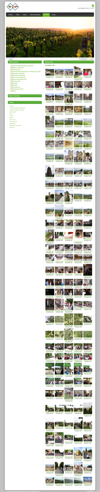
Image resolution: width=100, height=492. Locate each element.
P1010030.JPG (78, 78)
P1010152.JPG (88, 372)
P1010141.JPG (78, 350)
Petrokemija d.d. (13, 121)
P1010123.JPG (50, 311)
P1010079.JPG (59, 202)
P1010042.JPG (88, 101)
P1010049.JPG (59, 125)
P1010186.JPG (78, 474)
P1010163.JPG (50, 412)
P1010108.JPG (50, 274)
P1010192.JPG (78, 484)
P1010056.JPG (78, 138)
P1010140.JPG (69, 350)
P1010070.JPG (69, 175)
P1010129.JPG (59, 323)
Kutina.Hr (12, 106)
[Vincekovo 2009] (12, 81)
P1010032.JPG (50, 88)
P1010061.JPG (78, 147)
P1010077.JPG (88, 187)
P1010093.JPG (50, 241)
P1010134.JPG (59, 338)
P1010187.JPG (88, 471)
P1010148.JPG (50, 375)
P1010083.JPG (50, 214)
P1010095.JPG (69, 239)
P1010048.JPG (50, 128)
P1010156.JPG (78, 385)
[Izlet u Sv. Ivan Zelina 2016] (12, 77)
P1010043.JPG (50, 113)
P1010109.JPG (59, 274)
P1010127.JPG (88, 308)
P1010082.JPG (88, 199)
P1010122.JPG (88, 296)
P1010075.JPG (69, 187)
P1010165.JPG (69, 412)
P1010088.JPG (50, 227)
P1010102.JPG (88, 251)
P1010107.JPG (88, 261)
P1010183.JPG (50, 471)
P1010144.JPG (59, 360)
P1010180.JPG (69, 457)
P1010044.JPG (59, 113)
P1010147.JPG (88, 360)
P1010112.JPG (88, 276)
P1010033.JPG (59, 88)
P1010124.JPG (59, 311)
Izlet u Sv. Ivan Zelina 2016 (19, 77)
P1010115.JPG (69, 286)
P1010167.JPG (88, 414)
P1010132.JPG (88, 323)
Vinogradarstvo (13, 111)
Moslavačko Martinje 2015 (19, 75)
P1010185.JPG (69, 471)
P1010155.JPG (69, 385)
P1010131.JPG (78, 325)
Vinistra (11, 117)
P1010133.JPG (50, 338)
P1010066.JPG (78, 162)
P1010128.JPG (50, 323)
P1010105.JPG (69, 261)
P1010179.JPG (59, 457)
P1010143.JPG (50, 360)
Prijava (92, 58)
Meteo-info (12, 127)
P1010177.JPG (88, 442)
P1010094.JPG (59, 239)
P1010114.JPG (59, 286)
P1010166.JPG (78, 412)
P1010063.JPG (50, 160)
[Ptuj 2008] (12, 85)
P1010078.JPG (50, 202)
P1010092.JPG (88, 227)
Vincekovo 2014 (16, 69)
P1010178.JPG (50, 457)
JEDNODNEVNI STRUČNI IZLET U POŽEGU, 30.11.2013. (27, 71)
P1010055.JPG (69, 138)
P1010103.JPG (50, 261)
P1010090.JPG (69, 227)
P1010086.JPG (78, 214)
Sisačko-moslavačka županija (17, 110)
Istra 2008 (15, 83)
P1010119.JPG (59, 296)
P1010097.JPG (88, 239)
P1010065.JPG (69, 162)
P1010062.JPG (88, 147)
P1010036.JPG (88, 88)
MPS (11, 113)
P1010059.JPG (59, 147)
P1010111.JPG (78, 274)
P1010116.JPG (78, 286)
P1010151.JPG (78, 375)
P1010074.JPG (59, 187)
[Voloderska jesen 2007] (12, 89)
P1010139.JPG (59, 350)
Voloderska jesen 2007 (18, 88)
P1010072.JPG (88, 175)
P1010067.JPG (88, 162)
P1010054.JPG (59, 138)
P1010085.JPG (69, 214)
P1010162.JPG (88, 397)
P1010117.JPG (88, 286)
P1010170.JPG (69, 427)
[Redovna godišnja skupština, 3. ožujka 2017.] (12, 66)
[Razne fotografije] (12, 91)
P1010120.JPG (69, 296)
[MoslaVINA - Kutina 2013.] (12, 73)
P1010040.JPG (69, 103)
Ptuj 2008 (15, 85)
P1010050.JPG (69, 125)
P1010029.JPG (69, 76)
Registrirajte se (84, 58)
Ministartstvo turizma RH (15, 125)
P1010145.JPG (69, 360)
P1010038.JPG (50, 101)
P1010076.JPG (78, 187)
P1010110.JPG (69, 274)
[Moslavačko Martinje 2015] (12, 75)
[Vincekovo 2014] (12, 69)
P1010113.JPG (50, 286)
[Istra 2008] (12, 83)
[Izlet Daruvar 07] (12, 87)
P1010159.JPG (59, 397)
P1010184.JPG (59, 474)
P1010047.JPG (88, 113)
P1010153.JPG (50, 385)
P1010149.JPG (59, 375)
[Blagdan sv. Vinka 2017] (12, 67)
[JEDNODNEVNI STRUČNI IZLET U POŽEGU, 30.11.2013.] (12, 71)
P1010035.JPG (78, 88)
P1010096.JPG (78, 241)
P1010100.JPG (69, 251)
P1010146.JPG (78, 360)
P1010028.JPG (59, 76)
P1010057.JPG (88, 138)
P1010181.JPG (78, 459)
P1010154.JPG (59, 385)
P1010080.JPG (69, 202)
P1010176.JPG (78, 442)
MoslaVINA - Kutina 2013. (19, 73)
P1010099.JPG (59, 251)
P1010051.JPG (78, 125)
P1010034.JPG (69, 88)
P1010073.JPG (50, 187)
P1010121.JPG (78, 296)
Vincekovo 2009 (16, 81)
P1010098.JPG (50, 251)
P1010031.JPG (88, 76)
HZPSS (11, 115)
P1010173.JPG (50, 444)
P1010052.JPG (88, 125)
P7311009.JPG (88, 484)
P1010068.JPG (50, 177)
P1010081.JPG (78, 199)
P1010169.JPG (59, 427)
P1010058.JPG (50, 147)
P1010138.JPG (50, 350)
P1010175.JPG (69, 442)
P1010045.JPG (69, 113)
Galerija (11, 58)
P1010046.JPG (78, 113)
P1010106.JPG (78, 261)
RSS (53, 65)
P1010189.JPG (59, 484)
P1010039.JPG (59, 101)
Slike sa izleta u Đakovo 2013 (20, 79)
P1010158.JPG (50, 397)
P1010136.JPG (78, 338)
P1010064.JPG (59, 160)
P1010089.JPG (59, 227)
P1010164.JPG (59, 412)
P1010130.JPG (69, 325)
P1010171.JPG (78, 429)
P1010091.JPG (78, 227)
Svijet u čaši (12, 119)
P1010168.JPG (50, 429)
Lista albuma (48, 65)
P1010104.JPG (59, 261)
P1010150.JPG (69, 375)
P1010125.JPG (69, 311)
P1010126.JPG (78, 308)
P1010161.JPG (78, 397)
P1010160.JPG (69, 400)
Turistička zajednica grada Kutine (17, 108)
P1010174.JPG (59, 444)
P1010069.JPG (59, 175)
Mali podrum (12, 123)
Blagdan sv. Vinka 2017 (18, 67)
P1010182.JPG (88, 459)
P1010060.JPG (69, 147)
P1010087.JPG (88, 214)
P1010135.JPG (69, 340)
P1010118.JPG (50, 296)
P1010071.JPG (78, 175)
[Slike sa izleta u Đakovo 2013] (12, 79)
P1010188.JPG (50, 484)
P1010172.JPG (88, 429)
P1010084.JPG (59, 217)
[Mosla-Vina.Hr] (17, 10)
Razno (14, 90)
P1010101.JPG (78, 251)
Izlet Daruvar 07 (16, 87)
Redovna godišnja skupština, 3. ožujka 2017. (23, 65)
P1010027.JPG (50, 76)
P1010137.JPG (88, 338)
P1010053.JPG (50, 138)
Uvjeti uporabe (90, 491)
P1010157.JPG (88, 385)
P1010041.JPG (78, 101)
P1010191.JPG (69, 484)
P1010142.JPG (88, 350)
